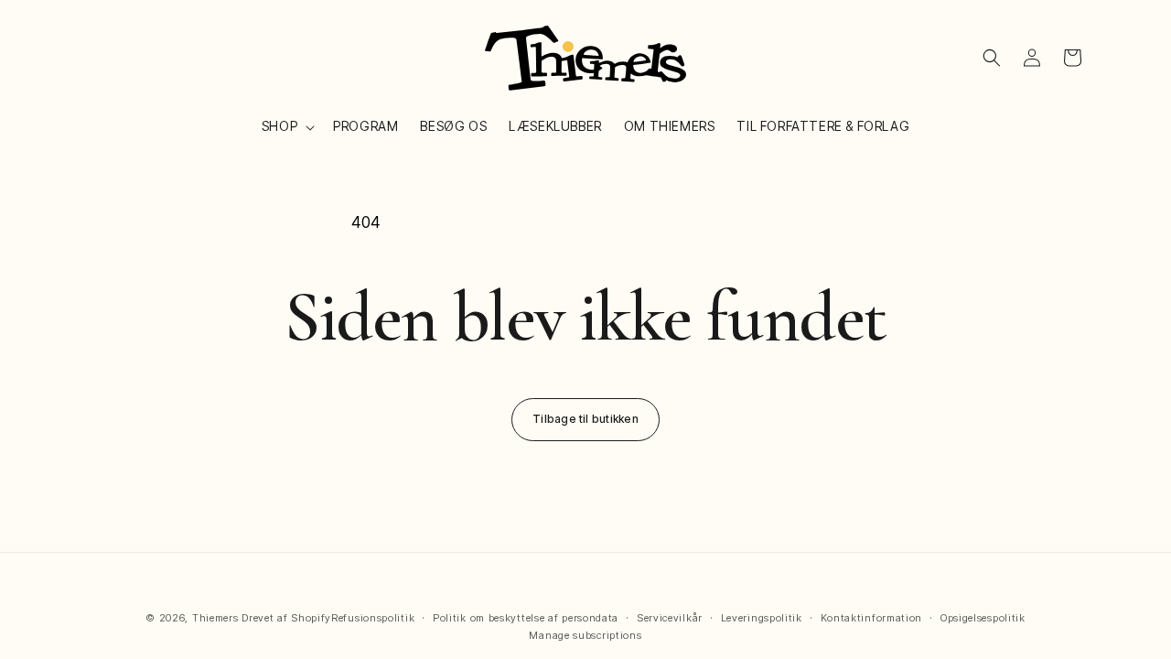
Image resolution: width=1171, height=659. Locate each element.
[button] (286, 126)
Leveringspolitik (761, 617)
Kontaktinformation (872, 617)
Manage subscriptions (585, 635)
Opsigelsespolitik (983, 617)
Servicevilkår (670, 617)
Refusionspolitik (372, 617)
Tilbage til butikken (585, 419)
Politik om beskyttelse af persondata (525, 617)
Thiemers (215, 617)
